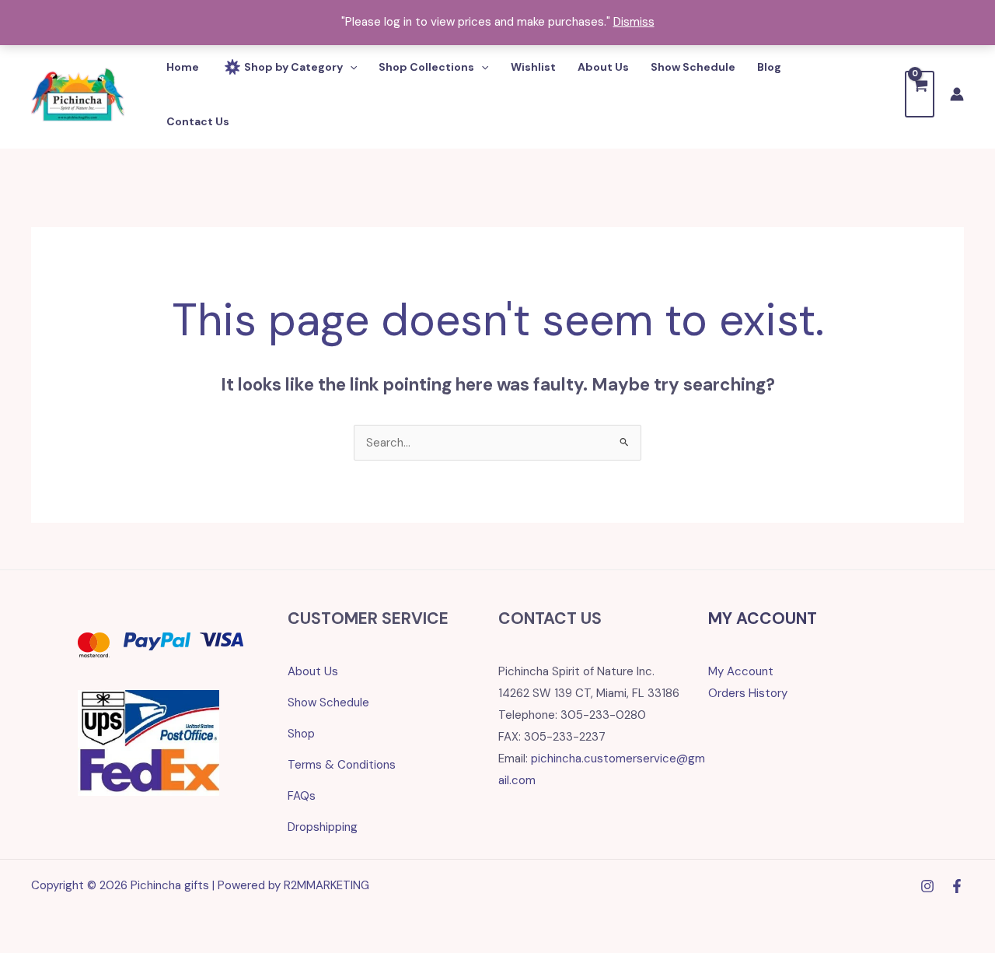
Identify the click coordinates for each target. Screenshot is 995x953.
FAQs (302, 796)
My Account (740, 671)
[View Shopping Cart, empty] (919, 94)
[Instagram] (927, 886)
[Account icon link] (957, 94)
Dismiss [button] (634, 22)
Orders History (747, 693)
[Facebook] (957, 886)
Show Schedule (328, 702)
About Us (313, 671)
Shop (301, 733)
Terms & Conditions (342, 765)
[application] (350, 67)
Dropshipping (323, 827)
